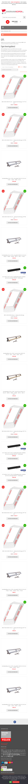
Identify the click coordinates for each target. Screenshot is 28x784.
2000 (17, 750)
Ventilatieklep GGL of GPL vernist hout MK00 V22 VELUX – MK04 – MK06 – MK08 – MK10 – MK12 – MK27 (14, 393)
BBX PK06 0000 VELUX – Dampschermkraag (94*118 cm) (14, 628)
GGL (25, 751)
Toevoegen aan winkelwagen (13, 107)
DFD (4, 751)
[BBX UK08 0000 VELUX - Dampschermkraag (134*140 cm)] (14, 300)
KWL (10, 753)
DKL (6, 751)
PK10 (25, 753)
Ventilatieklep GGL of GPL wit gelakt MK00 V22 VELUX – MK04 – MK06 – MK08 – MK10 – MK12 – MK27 (14, 255)
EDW (14, 751)
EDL (12, 751)
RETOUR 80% (14, 754)
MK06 (15, 753)
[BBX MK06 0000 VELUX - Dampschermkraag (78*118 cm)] (14, 416)
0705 (6, 750)
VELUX (10, 756)
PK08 (23, 753)
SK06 (21, 754)
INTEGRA (6, 753)
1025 (10, 750)
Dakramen (6, 31)
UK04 (4, 756)
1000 (8, 750)
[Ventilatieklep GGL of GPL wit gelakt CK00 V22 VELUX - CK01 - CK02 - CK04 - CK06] (14, 690)
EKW (16, 751)
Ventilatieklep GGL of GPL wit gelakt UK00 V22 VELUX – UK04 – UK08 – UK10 (14, 666)
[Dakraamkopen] (14, 11)
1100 (15, 750)
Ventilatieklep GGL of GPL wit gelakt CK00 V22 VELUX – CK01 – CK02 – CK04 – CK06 (14, 705)
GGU (2, 753)
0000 (2, 750)
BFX (20, 750)
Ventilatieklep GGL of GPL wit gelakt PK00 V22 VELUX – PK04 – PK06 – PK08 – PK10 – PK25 (14, 590)
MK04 (12, 753)
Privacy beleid (4, 744)
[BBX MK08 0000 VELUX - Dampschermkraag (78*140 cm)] (14, 498)
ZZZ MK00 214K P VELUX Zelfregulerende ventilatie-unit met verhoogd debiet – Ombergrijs (14, 475)
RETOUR (5, 755)
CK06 (2, 751)
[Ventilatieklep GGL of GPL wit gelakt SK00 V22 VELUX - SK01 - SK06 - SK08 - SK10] (14, 164)
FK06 (19, 751)
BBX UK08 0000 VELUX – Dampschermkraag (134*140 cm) (14, 315)
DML (8, 751)
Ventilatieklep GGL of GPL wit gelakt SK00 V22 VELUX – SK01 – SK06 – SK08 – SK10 (14, 179)
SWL (2, 756)
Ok (10, 782)
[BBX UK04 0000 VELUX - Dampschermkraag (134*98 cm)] (14, 125)
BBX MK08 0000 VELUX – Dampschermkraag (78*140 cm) (14, 513)
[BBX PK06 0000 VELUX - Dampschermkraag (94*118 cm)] (14, 613)
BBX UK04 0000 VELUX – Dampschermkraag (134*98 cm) (14, 140)
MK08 (17, 753)
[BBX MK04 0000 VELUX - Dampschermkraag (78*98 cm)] (14, 202)
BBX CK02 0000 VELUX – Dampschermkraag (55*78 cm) (14, 551)
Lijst (25, 67)
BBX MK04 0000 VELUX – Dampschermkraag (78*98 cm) (14, 217)
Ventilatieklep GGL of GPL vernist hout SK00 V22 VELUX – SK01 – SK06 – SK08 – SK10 (14, 354)
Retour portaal (4, 743)
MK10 (19, 753)
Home (2, 31)
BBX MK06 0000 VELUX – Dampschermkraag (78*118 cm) (14, 432)
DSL (10, 751)
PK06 (21, 753)
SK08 (23, 754)
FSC (23, 751)
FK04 (17, 751)
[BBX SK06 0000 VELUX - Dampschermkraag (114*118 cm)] (14, 87)
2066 (19, 750)
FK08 (21, 751)
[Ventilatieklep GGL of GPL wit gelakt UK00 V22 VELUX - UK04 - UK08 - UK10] (14, 651)
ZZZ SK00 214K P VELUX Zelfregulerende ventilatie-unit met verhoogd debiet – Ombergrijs (14, 277)
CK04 (24, 750)
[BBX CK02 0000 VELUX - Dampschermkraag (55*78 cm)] (14, 536)
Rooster (21, 67)
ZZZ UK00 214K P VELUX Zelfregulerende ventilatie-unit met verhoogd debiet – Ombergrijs (14, 453)
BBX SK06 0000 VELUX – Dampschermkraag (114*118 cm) (14, 102)
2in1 (4, 750)
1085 (12, 750)
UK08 (6, 756)
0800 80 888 (18, 3)
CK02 (22, 750)
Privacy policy (16, 782)
